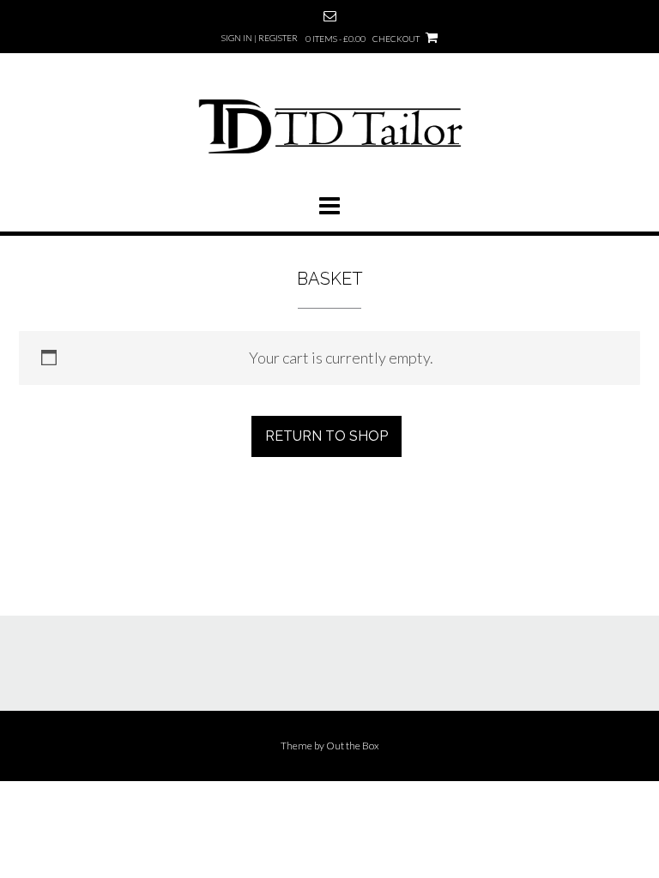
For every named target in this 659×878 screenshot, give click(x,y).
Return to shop (326, 436)
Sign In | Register (259, 38)
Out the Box (352, 745)
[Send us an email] (330, 15)
